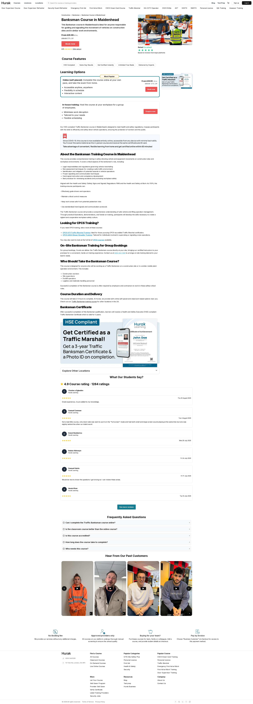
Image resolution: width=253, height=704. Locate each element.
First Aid (127, 663)
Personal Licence (206, 8)
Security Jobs (95, 696)
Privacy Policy (100, 702)
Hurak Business (130, 687)
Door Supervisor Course (11, 8)
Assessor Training (236, 8)
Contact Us (161, 683)
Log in (247, 3)
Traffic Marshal (134, 8)
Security (127, 670)
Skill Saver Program (97, 683)
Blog (213, 3)
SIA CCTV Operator (151, 8)
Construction (65, 15)
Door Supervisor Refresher (34, 8)
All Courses (94, 657)
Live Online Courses (97, 666)
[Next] (188, 588)
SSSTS (184, 8)
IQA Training (221, 8)
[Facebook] (175, 701)
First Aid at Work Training (167, 670)
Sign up (236, 3)
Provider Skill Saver (97, 687)
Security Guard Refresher (57, 8)
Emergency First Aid (78, 8)
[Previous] (64, 588)
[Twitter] (179, 701)
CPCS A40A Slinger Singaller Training (77, 235)
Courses (17, 3)
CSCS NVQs (166, 8)
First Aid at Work (96, 8)
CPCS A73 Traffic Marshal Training (76, 233)
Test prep (127, 683)
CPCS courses (98, 240)
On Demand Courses (98, 663)
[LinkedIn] (182, 701)
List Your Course (96, 680)
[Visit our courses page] (48, 3)
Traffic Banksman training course (84, 302)
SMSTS (193, 8)
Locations (39, 3)
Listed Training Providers (99, 693)
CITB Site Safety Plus (132, 657)
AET (176, 8)
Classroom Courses (97, 660)
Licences (27, 3)
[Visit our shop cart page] (228, 3)
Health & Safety (129, 666)
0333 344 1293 (120, 253)
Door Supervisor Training (167, 673)
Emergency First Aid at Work (168, 666)
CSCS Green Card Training (167, 657)
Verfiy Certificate (96, 690)
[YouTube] (186, 701)
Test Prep (221, 3)
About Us (161, 680)
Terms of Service (88, 702)
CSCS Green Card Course (115, 8)
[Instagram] (189, 701)
